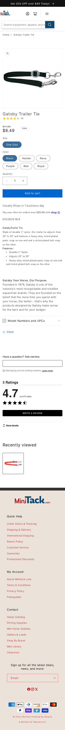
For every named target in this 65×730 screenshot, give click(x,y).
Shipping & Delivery (19, 529)
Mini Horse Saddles (19, 628)
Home (6, 34)
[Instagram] (32, 689)
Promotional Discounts (20, 559)
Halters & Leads (16, 634)
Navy (43, 158)
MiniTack (26, 717)
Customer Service (18, 547)
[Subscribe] (54, 678)
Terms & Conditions (19, 585)
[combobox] (28, 24)
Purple (10, 166)
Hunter (26, 158)
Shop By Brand (16, 640)
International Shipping (20, 535)
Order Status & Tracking (22, 523)
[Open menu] (47, 14)
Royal (41, 166)
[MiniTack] (5, 13)
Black (9, 158)
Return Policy (15, 541)
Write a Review (32, 413)
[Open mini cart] (35, 14)
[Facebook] (29, 689)
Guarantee (13, 553)
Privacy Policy (15, 591)
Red (26, 166)
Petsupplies (14, 596)
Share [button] (10, 331)
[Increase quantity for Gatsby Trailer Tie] (23, 181)
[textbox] (32, 363)
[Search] (49, 24)
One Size (12, 144)
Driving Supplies (17, 622)
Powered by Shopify (42, 717)
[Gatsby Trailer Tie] (13, 463)
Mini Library (14, 646)
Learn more (47, 370)
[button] (32, 320)
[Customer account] (27, 14)
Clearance (13, 652)
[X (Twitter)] (36, 689)
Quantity (7, 173)
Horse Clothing (16, 616)
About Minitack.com (19, 579)
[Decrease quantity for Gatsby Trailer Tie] (7, 181)
